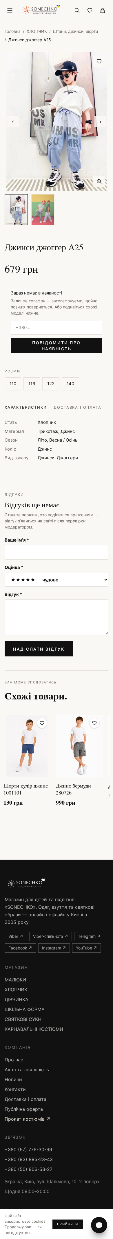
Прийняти (67, 1224)
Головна (13, 31)
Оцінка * (14, 567)
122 (50, 383)
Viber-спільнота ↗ (50, 936)
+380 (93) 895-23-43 (29, 1159)
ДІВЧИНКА (16, 999)
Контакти (15, 1089)
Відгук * (13, 594)
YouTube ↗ (86, 947)
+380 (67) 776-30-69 (28, 1149)
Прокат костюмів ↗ (27, 1119)
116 (31, 383)
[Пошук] (77, 10)
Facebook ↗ (20, 947)
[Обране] (90, 10)
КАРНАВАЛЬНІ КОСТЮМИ (34, 1029)
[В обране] (99, 61)
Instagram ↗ (54, 947)
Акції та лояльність (27, 1069)
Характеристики (26, 407)
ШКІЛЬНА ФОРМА (25, 1009)
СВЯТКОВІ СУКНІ (24, 1019)
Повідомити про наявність (56, 345)
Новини (13, 1079)
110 (13, 383)
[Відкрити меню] (10, 10)
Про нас (14, 1060)
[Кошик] (102, 10)
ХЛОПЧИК (37, 31)
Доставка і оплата (77, 407)
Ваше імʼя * (17, 540)
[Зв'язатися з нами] (99, 1225)
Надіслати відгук (38, 649)
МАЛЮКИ (15, 980)
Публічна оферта (24, 1109)
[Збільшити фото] (99, 181)
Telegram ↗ (89, 936)
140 (70, 383)
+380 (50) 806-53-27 (28, 1169)
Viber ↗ (15, 936)
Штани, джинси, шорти (75, 31)
